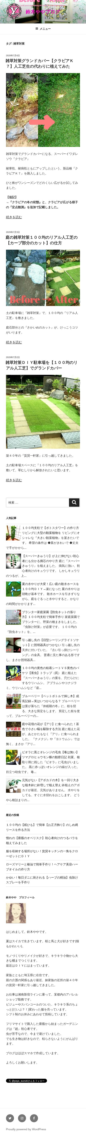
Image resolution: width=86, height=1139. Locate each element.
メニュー (45, 28)
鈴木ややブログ (43, 11)
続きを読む (14, 217)
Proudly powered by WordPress (26, 1129)
